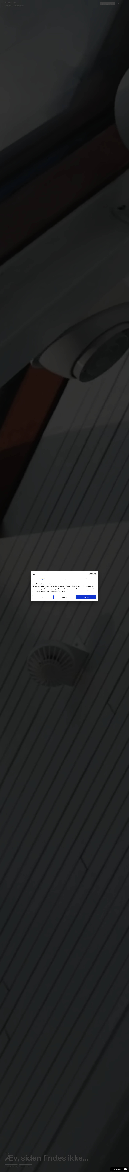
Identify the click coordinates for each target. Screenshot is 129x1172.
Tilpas (63, 597)
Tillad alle (86, 597)
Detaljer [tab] (64, 579)
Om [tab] (87, 579)
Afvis (43, 597)
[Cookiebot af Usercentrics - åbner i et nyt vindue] (89, 574)
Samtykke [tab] (42, 579)
